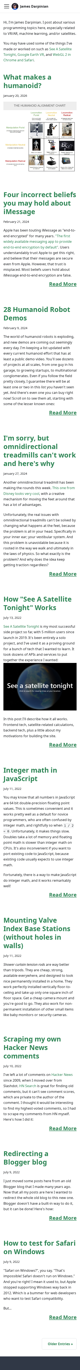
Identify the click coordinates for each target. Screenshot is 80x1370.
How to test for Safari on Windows (39, 1247)
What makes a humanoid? (27, 81)
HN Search (27, 1086)
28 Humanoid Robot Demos (36, 313)
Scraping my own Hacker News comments (32, 1047)
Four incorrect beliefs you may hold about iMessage (39, 203)
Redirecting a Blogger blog (25, 1157)
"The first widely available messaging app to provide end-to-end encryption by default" (37, 242)
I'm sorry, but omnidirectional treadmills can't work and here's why (39, 450)
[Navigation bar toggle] (6, 6)
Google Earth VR (30, 54)
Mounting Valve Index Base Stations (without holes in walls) (36, 932)
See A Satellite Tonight (21, 626)
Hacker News (62, 1074)
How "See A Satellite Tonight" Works (37, 603)
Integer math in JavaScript (30, 774)
